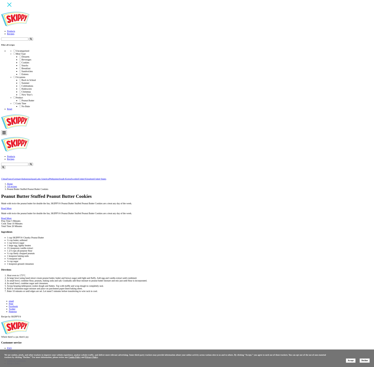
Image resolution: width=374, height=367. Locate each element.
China (4, 179)
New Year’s (27, 94)
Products (11, 31)
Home (10, 184)
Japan (33, 179)
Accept (351, 360)
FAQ (9, 348)
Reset (9, 109)
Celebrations (27, 86)
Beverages (26, 59)
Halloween (27, 89)
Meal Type (21, 54)
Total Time (6, 226)
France (10, 179)
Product (19, 97)
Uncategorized (22, 51)
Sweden (74, 179)
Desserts (25, 56)
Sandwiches (27, 71)
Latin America (42, 179)
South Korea (65, 179)
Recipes (10, 34)
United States (100, 179)
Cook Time (21, 103)
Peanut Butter (28, 100)
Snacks (25, 65)
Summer (25, 83)
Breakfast (26, 68)
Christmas (26, 92)
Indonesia (26, 179)
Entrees (25, 74)
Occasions (20, 77)
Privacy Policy (91, 357)
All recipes (12, 186)
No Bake (26, 106)
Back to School (29, 80)
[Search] (31, 39)
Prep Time (6, 221)
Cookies (25, 62)
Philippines (54, 179)
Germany (17, 179)
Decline (364, 360)
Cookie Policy (75, 357)
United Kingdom (86, 179)
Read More (6, 208)
